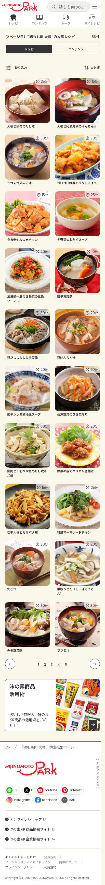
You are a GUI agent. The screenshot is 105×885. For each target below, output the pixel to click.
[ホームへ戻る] (19, 6)
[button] (68, 7)
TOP (6, 747)
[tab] (76, 49)
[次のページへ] (95, 664)
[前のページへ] (10, 664)
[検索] (53, 7)
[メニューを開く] (94, 6)
